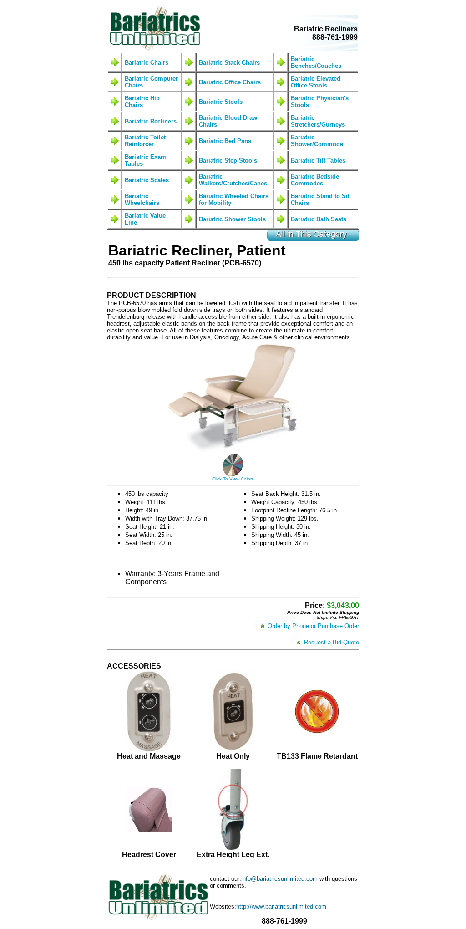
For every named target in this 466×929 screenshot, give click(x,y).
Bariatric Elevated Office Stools (315, 82)
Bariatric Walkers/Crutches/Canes (233, 180)
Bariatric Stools (221, 101)
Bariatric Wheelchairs (142, 199)
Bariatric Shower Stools (232, 219)
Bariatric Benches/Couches (316, 62)
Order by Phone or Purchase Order (313, 626)
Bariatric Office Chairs (230, 82)
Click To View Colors (233, 478)
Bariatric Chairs (146, 62)
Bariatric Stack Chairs (229, 62)
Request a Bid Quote (331, 642)
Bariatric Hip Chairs (142, 101)
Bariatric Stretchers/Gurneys (318, 121)
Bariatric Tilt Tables (318, 160)
